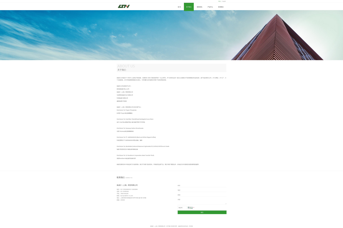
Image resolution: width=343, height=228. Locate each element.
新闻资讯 (199, 7)
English (224, 1)
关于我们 (189, 7)
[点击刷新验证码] (190, 207)
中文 (219, 1)
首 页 (179, 7)
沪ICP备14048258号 (171, 226)
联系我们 (221, 7)
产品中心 (210, 7)
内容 (179, 199)
